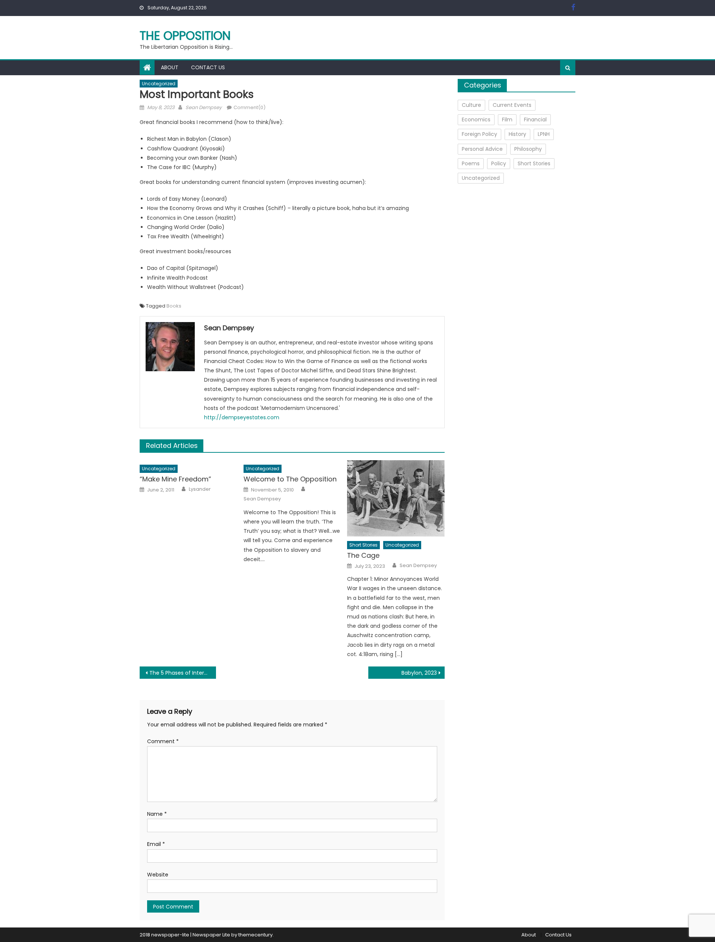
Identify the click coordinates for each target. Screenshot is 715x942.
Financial (535, 119)
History (517, 134)
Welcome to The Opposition (290, 479)
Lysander (200, 489)
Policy (498, 163)
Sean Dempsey (203, 107)
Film (507, 119)
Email (156, 844)
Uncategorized (158, 83)
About (169, 67)
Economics (476, 119)
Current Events (512, 105)
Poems (471, 163)
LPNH (544, 134)
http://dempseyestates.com (241, 417)
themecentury (255, 934)
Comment (163, 741)
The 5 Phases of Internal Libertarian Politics (182, 673)
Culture (471, 105)
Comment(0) (249, 107)
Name (157, 814)
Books (173, 305)
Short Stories (363, 545)
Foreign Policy (479, 134)
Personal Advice (482, 149)
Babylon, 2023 (419, 673)
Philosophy (528, 149)
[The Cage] (396, 498)
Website (157, 874)
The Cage (363, 555)
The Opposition (185, 35)
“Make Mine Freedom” (175, 479)
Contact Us (208, 67)
